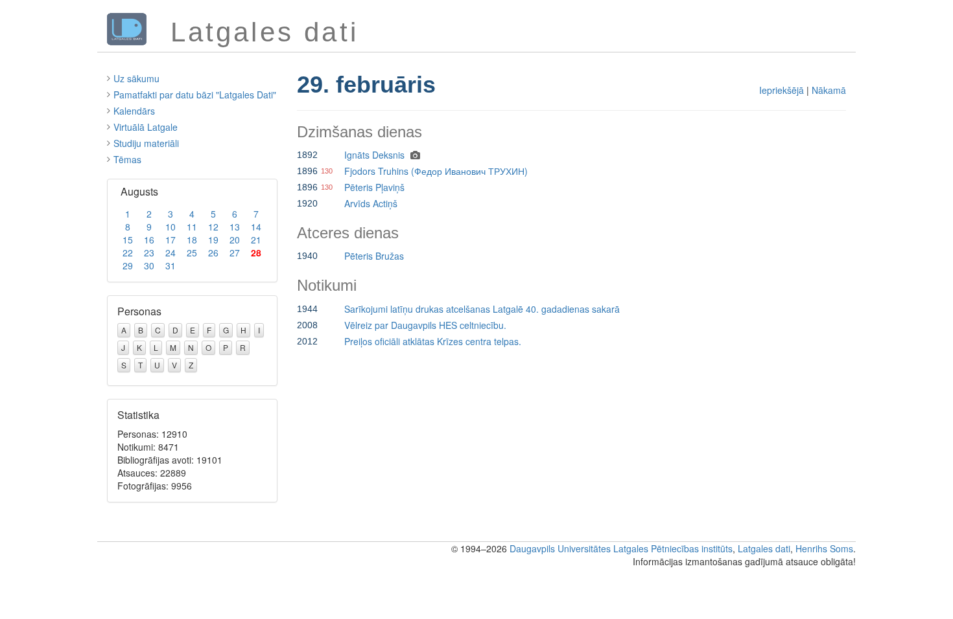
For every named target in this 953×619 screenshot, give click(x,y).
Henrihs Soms (824, 548)
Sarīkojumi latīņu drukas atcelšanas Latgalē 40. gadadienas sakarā (482, 308)
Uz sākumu (136, 78)
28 (256, 252)
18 (192, 239)
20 (234, 239)
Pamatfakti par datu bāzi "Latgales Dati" (194, 94)
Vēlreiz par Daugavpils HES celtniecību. (425, 325)
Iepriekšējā (781, 90)
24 (170, 252)
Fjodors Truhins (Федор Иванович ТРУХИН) (436, 170)
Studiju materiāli (146, 143)
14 (256, 226)
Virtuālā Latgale (145, 126)
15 (128, 239)
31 (170, 265)
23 (149, 252)
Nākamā (829, 90)
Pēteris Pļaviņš (374, 187)
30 (149, 265)
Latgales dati (764, 548)
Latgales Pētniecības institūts (673, 548)
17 (170, 239)
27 (234, 252)
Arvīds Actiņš (370, 203)
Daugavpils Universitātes (560, 548)
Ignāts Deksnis (374, 154)
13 (234, 226)
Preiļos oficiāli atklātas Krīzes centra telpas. (432, 341)
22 (128, 252)
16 (149, 239)
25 (192, 252)
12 (213, 226)
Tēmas (127, 159)
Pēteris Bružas (374, 255)
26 (213, 252)
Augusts (139, 191)
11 (192, 226)
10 (170, 226)
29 (128, 265)
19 (213, 239)
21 (256, 239)
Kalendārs (134, 110)
